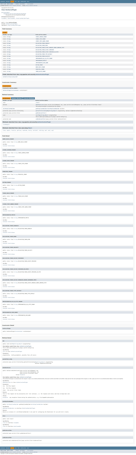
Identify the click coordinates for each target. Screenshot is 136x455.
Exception (22, 374)
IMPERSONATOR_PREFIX (41, 60)
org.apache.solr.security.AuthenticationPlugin (15, 13)
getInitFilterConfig (41, 110)
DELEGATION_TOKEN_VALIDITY (43, 56)
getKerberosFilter (40, 113)
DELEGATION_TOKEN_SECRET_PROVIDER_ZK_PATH (47, 51)
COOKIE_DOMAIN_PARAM (41, 36)
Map (48, 110)
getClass (19, 130)
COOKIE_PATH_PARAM (40, 39)
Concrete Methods (29, 98)
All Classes (30, 3)
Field (10, 5)
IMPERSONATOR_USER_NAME (42, 62)
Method (19, 5)
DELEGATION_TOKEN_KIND (42, 45)
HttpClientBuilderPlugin (22, 18)
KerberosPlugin (7, 90)
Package (8, 1)
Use (16, 1)
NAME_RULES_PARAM (40, 67)
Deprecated (23, 1)
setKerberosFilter (40, 119)
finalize (13, 130)
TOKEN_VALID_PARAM (40, 71)
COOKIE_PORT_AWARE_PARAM (42, 41)
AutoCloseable (11, 18)
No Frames (22, 3)
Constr (14, 5)
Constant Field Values (9, 145)
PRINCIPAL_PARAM (40, 69)
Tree (18, 1)
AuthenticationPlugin (11, 23)
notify (30, 130)
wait (46, 130)
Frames (17, 3)
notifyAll (35, 130)
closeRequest (6, 124)
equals (8, 130)
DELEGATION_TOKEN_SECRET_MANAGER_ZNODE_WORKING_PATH (50, 47)
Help (28, 1)
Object (55, 110)
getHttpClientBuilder (41, 108)
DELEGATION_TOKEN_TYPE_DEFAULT (44, 54)
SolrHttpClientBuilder (9, 108)
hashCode (25, 130)
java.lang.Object (5, 12)
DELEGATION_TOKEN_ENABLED (42, 43)
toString (41, 130)
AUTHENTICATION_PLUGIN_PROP (10, 76)
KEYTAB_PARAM (39, 64)
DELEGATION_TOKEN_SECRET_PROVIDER (45, 49)
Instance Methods (17, 98)
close (37, 102)
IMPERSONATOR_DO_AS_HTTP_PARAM (44, 58)
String (8, 36)
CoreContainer (15, 90)
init (37, 115)
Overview (2, 1)
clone (4, 130)
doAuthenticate (40, 104)
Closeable (4, 18)
